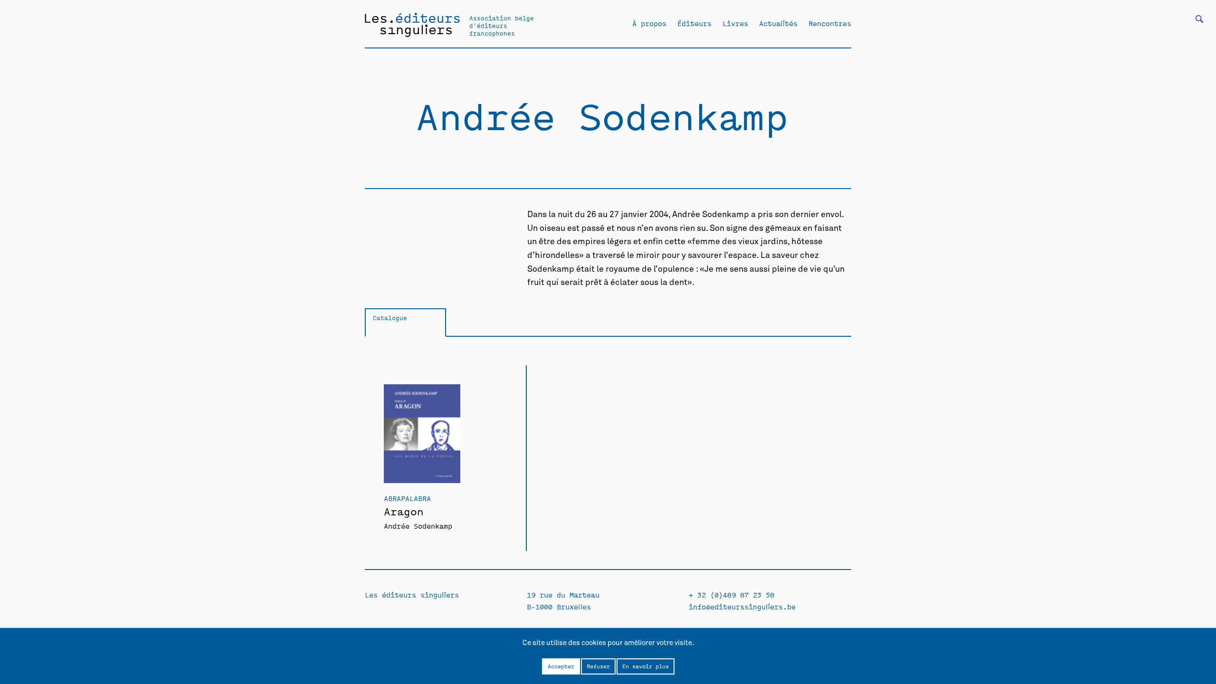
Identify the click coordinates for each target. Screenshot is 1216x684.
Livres (735, 23)
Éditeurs (694, 23)
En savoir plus (645, 666)
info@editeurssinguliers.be (742, 606)
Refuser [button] (598, 666)
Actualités (778, 23)
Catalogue (390, 317)
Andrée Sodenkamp (418, 525)
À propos (649, 23)
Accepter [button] (561, 666)
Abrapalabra (407, 498)
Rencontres (829, 23)
